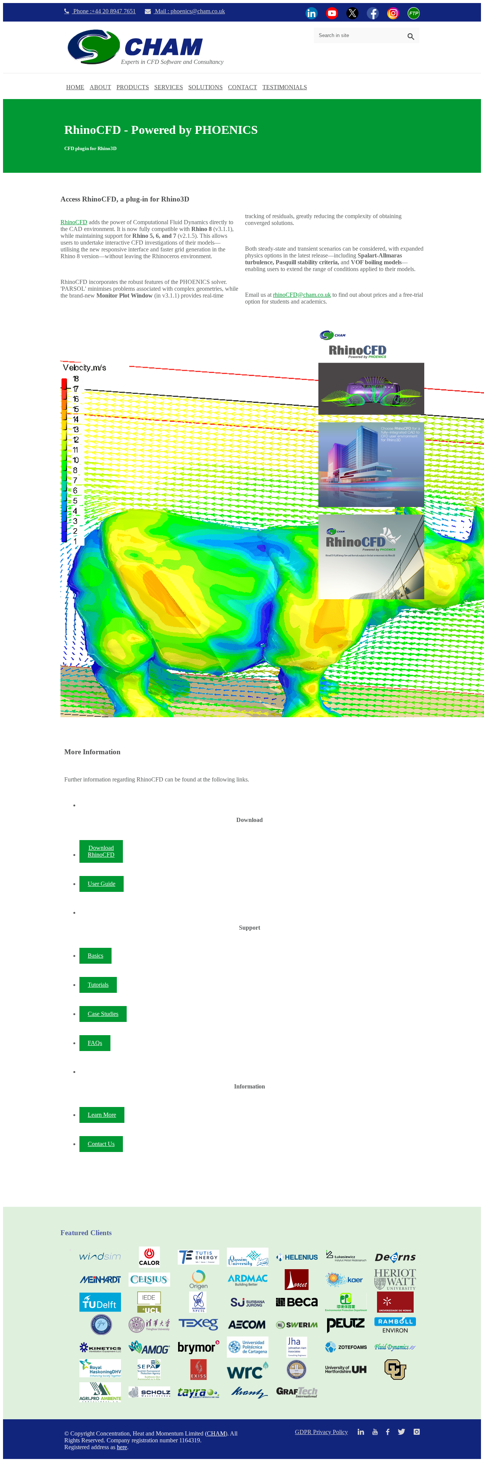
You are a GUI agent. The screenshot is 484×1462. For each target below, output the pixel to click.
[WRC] (247, 1378)
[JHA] (297, 1355)
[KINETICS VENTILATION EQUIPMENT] (100, 1355)
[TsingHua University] (149, 1333)
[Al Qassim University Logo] (247, 1265)
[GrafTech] (297, 1400)
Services (168, 87)
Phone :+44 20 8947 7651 (104, 11)
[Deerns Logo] (395, 1265)
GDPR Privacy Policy (321, 1432)
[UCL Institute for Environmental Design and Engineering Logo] (149, 1310)
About (100, 87)
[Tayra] (198, 1400)
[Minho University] (395, 1310)
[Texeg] (198, 1333)
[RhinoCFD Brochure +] (371, 464)
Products (132, 87)
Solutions (205, 87)
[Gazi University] (100, 1333)
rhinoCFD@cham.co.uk (302, 294)
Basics (95, 955)
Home (75, 87)
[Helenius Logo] (297, 1265)
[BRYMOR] (198, 1355)
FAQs (95, 1043)
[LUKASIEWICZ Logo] (346, 1265)
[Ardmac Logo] (247, 1288)
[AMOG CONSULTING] (149, 1355)
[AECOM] (247, 1333)
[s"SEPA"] (149, 1378)
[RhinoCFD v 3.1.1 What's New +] (371, 372)
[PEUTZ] (346, 1333)
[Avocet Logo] (297, 1288)
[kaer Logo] (346, 1288)
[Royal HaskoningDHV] (100, 1375)
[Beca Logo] (297, 1310)
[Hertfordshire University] (346, 1378)
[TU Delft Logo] (100, 1310)
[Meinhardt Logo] (100, 1288)
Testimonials (284, 87)
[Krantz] (247, 1400)
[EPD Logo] (346, 1310)
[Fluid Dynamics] (395, 1355)
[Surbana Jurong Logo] (247, 1310)
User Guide (101, 884)
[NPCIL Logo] (198, 1310)
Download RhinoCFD (101, 851)
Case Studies (103, 1014)
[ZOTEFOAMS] (346, 1355)
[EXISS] (198, 1378)
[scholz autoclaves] (149, 1400)
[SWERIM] (297, 1333)
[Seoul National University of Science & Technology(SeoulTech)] (297, 1378)
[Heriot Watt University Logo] (395, 1288)
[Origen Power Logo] (198, 1288)
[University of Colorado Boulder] (395, 1378)
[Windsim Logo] (100, 1265)
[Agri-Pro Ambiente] (100, 1400)
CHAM (216, 1433)
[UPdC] (247, 1355)
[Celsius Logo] (149, 1288)
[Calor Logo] (149, 1265)
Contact (242, 87)
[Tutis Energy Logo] (198, 1265)
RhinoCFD (73, 222)
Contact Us (101, 1144)
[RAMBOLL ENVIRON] (395, 1333)
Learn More (102, 1115)
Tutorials (98, 984)
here (122, 1447)
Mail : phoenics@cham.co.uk (189, 11)
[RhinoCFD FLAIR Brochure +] (371, 557)
